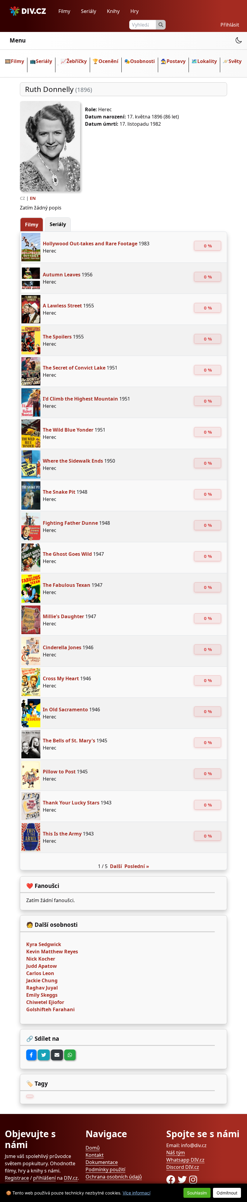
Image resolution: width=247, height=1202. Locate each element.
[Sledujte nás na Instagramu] (193, 1179)
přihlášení (44, 1178)
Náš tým (175, 1152)
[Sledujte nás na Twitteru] (183, 1179)
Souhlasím (197, 1192)
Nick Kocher (40, 958)
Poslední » (136, 866)
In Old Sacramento (65, 709)
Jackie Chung (42, 980)
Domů (93, 1147)
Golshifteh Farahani (50, 1009)
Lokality (207, 61)
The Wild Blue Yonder (68, 429)
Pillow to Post (59, 771)
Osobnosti (142, 61)
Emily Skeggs (42, 995)
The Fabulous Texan (66, 585)
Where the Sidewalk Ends (73, 461)
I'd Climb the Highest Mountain (80, 398)
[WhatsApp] (70, 1054)
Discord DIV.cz (182, 1167)
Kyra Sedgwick (43, 944)
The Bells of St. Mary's (69, 740)
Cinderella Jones (62, 647)
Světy (235, 61)
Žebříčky (77, 61)
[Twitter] (44, 1054)
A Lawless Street (62, 305)
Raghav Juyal (42, 987)
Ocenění (108, 61)
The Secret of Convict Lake (74, 367)
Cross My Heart (61, 678)
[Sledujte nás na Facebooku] (172, 1179)
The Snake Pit (59, 492)
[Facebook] (31, 1054)
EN (33, 198)
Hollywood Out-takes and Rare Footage (90, 243)
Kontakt (95, 1155)
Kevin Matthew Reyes (52, 951)
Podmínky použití (105, 1169)
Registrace (17, 1178)
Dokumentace (102, 1162)
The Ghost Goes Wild (67, 554)
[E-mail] (57, 1054)
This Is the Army (62, 833)
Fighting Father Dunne (70, 523)
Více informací (136, 1192)
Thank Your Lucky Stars (71, 802)
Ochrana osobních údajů (114, 1176)
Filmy (64, 11)
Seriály (88, 11)
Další (116, 866)
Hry (134, 11)
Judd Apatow (41, 966)
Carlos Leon (40, 973)
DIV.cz (71, 1178)
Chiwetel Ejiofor (45, 1002)
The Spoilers (57, 336)
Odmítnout (227, 1192)
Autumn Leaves (61, 274)
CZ (22, 198)
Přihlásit (229, 24)
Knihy (113, 11)
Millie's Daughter (63, 616)
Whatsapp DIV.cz (185, 1159)
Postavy (176, 61)
